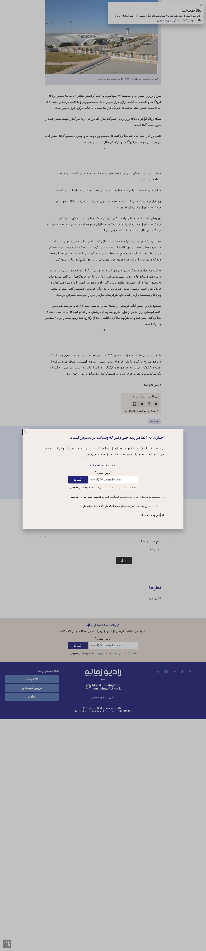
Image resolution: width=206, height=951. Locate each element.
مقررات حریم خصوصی (81, 487)
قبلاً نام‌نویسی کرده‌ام (152, 515)
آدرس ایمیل (103, 473)
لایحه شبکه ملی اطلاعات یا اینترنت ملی (101, 506)
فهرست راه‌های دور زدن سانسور (85, 497)
